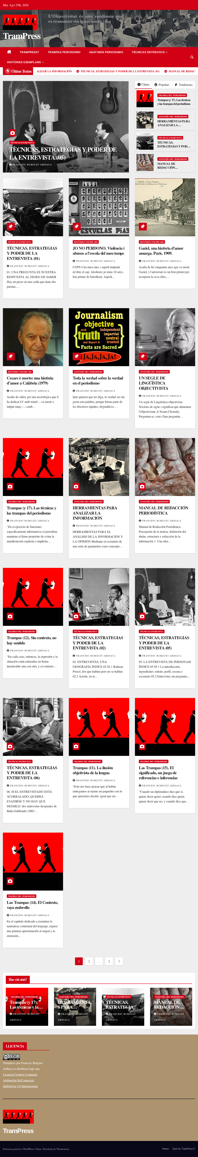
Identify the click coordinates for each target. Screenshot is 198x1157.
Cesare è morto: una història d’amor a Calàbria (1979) (30, 380)
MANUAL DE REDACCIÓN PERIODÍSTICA (167, 167)
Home (165, 1148)
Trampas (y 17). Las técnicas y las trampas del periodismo (173, 102)
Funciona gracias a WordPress (18, 1149)
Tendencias (185, 85)
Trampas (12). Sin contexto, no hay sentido (31, 640)
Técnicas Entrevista (149, 52)
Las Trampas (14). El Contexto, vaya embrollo (32, 904)
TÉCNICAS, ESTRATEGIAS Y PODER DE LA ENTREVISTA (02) (98, 642)
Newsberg (48, 1149)
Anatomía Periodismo (106, 52)
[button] (192, 57)
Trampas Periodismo (64, 52)
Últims (145, 84)
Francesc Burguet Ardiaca (32, 164)
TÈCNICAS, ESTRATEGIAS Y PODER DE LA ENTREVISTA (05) (164, 642)
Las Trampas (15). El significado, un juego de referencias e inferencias (158, 772)
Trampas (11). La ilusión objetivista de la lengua (93, 770)
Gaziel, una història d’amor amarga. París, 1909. (161, 250)
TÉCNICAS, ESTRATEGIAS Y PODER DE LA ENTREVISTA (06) (63, 153)
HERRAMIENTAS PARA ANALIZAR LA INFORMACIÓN (173, 125)
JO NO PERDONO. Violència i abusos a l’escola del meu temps (98, 250)
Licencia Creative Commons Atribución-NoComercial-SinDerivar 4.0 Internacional (20, 1080)
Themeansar (62, 1149)
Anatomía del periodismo (173, 116)
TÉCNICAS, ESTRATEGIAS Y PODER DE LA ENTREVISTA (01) (174, 146)
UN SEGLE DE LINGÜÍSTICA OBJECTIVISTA (153, 383)
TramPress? (29, 52)
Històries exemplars (24, 62)
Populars (163, 85)
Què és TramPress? (183, 1148)
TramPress (22, 35)
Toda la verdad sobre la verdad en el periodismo (98, 380)
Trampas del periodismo (172, 95)
